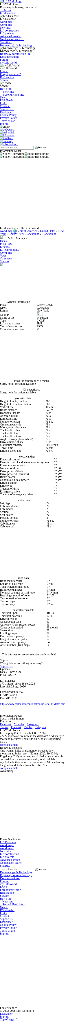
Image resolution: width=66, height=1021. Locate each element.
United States (47, 230)
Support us (7, 109)
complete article (9, 744)
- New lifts (7, 91)
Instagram (32, 724)
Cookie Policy (8, 115)
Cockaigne (33, 233)
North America (28, 230)
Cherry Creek (16, 233)
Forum (4, 59)
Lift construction (9, 30)
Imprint (4, 123)
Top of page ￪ (8, 1019)
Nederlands (11, 144)
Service (4, 80)
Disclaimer (6, 112)
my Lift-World (8, 62)
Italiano (8, 138)
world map (7, 21)
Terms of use (8, 120)
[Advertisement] (33, 194)
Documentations (10, 56)
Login (4, 71)
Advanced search (10, 36)
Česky (9, 141)
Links (3, 103)
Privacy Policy (9, 117)
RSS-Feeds (7, 100)
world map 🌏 (8, 230)
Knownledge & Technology (16, 45)
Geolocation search (12, 39)
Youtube (19, 724)
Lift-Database (8, 13)
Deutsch (10, 129)
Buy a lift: (6, 88)
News (4, 97)
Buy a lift (6, 898)
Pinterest (16, 727)
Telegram (40, 727)
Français (9, 135)
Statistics (6, 42)
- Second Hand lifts (12, 94)
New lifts (5, 27)
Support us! (6, 666)
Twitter (4, 727)
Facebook (5, 724)
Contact (5, 106)
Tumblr (28, 727)
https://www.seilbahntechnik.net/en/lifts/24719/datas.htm (32, 703)
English (10, 132)
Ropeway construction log (16, 53)
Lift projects (7, 33)
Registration (7, 77)
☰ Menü (5, 10)
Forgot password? (10, 74)
